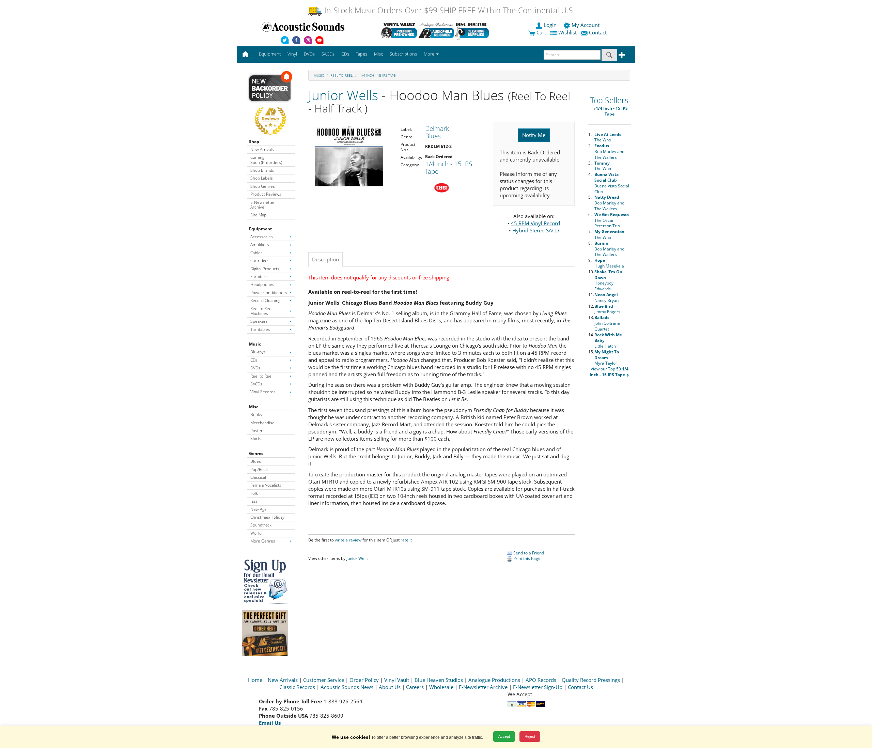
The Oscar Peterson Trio (611, 220)
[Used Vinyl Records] (399, 30)
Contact (598, 32)
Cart (540, 32)
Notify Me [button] (533, 135)
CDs (254, 360)
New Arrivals (262, 149)
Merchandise (262, 423)
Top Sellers (609, 100)
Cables (256, 253)
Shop (254, 141)
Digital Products (264, 269)
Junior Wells (343, 95)
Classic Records (297, 687)
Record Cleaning (265, 300)
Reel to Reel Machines (261, 311)
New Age (258, 509)
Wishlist (567, 32)
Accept (504, 736)
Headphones (262, 284)
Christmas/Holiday (267, 517)
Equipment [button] (270, 54)
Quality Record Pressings (591, 679)
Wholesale (441, 687)
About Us (390, 687)
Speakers (259, 321)
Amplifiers (259, 244)
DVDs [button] (309, 54)
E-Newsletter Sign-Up (537, 687)
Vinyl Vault (396, 679)
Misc (253, 407)
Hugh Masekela (609, 263)
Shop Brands (262, 170)
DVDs (255, 368)
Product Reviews (265, 194)
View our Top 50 (609, 372)
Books (256, 414)
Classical (258, 477)
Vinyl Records (263, 392)
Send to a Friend (528, 553)
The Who (607, 137)
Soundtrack (260, 525)
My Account (585, 24)
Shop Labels (261, 178)
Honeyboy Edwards (608, 280)
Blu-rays (258, 352)
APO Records (541, 679)
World (256, 533)
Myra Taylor (606, 357)
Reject (530, 736)
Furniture (259, 276)
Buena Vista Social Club (611, 182)
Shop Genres (262, 186)
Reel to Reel (261, 376)
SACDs (256, 384)
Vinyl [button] (292, 54)
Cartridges (259, 260)
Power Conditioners (268, 292)
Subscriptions (403, 54)
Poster (256, 430)
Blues (255, 461)
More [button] (429, 54)
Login (550, 24)
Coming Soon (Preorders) (266, 159)
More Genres (262, 541)
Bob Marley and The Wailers (609, 151)
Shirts (255, 438)
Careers (415, 687)
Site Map (258, 215)
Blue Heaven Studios (439, 679)
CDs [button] (345, 54)
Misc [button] (378, 54)
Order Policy (364, 679)
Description (325, 259)
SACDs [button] (328, 54)
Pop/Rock (259, 469)
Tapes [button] (361, 54)
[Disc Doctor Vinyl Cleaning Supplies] (473, 30)
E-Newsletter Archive (262, 204)
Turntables (260, 329)
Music (255, 344)
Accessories (261, 237)
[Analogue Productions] (436, 30)
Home (255, 679)
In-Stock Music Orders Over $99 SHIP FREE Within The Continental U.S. (448, 10)
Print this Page (526, 558)
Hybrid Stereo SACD (535, 230)
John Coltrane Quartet (607, 323)
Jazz (254, 501)
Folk (254, 493)
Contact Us (580, 687)
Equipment (260, 229)
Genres (256, 453)
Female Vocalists (265, 485)
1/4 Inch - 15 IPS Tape (377, 75)
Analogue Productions (494, 679)
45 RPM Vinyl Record (535, 223)
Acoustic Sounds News (347, 687)
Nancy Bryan (606, 297)
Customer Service (323, 679)
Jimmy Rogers (607, 309)
